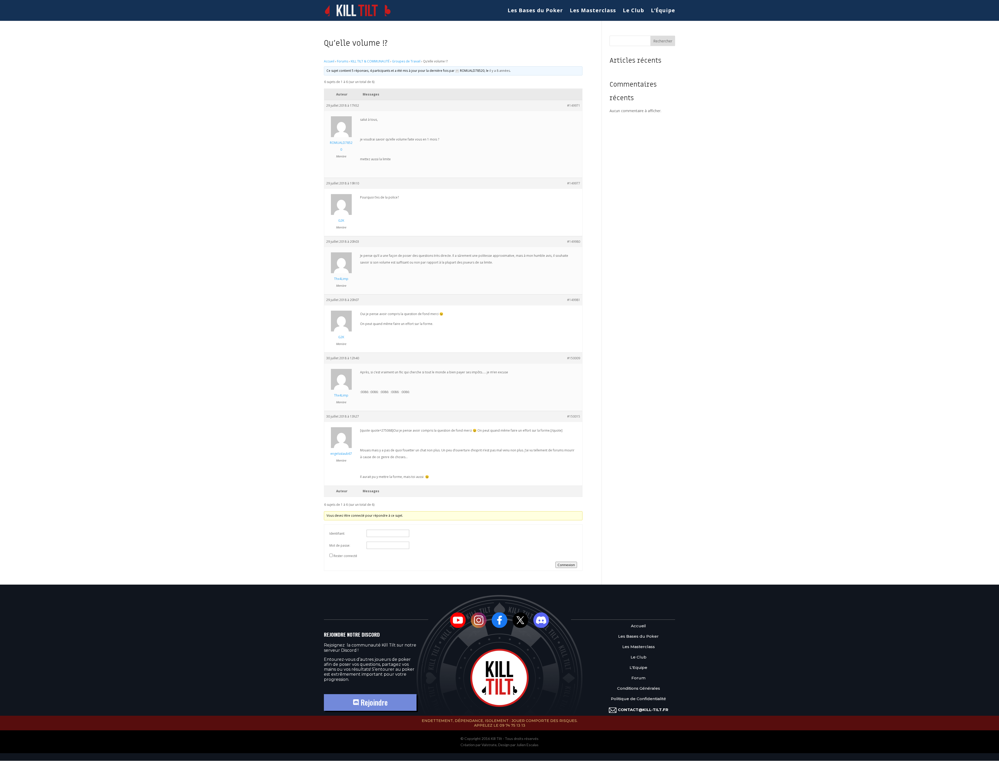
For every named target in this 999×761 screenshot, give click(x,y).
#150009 (573, 358)
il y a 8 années (499, 70)
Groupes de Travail (406, 61)
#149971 (573, 105)
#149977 (573, 183)
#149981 (573, 300)
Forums (342, 61)
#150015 (573, 416)
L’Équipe (663, 11)
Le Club (633, 11)
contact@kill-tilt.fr (643, 709)
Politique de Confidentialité (638, 698)
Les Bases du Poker (535, 11)
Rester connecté (345, 556)
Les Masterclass (593, 11)
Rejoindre (373, 702)
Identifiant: (337, 533)
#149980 (573, 241)
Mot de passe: (339, 545)
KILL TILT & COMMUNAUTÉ (370, 61)
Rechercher (662, 41)
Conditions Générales (638, 688)
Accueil (329, 61)
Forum (638, 678)
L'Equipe (638, 667)
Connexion (566, 564)
